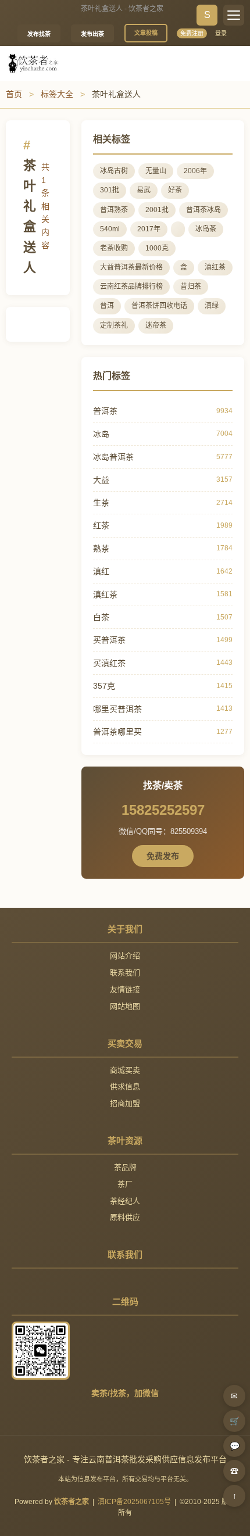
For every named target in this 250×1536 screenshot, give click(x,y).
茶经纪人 (125, 1201)
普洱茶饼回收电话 (159, 306)
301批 (109, 190)
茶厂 (125, 1184)
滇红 (101, 571)
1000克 (157, 248)
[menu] (233, 15)
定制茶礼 (114, 325)
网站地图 (125, 1006)
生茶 (101, 502)
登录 (221, 33)
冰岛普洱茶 (113, 456)
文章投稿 (146, 33)
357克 (104, 685)
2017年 (148, 229)
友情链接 (125, 989)
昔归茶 (190, 286)
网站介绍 (125, 955)
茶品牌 (125, 1167)
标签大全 (57, 94)
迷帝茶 (155, 325)
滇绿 (212, 306)
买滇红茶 (109, 663)
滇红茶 (215, 267)
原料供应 (125, 1217)
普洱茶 (105, 411)
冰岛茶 (205, 229)
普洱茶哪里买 (117, 731)
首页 (14, 94)
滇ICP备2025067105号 (134, 1502)
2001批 (157, 210)
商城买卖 (125, 1070)
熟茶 (101, 548)
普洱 (107, 306)
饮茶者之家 (71, 1502)
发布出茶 (92, 34)
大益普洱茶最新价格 (131, 267)
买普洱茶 (109, 640)
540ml (110, 229)
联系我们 (125, 972)
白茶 (101, 617)
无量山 (155, 171)
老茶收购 (114, 248)
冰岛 (101, 434)
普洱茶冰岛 (203, 210)
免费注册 (191, 33)
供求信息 (125, 1086)
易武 (144, 190)
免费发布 (163, 856)
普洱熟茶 (114, 210)
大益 (101, 480)
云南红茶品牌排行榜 (131, 286)
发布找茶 (39, 34)
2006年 (195, 171)
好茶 (175, 190)
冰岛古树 (114, 171)
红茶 (101, 525)
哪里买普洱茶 (117, 709)
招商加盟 (125, 1103)
